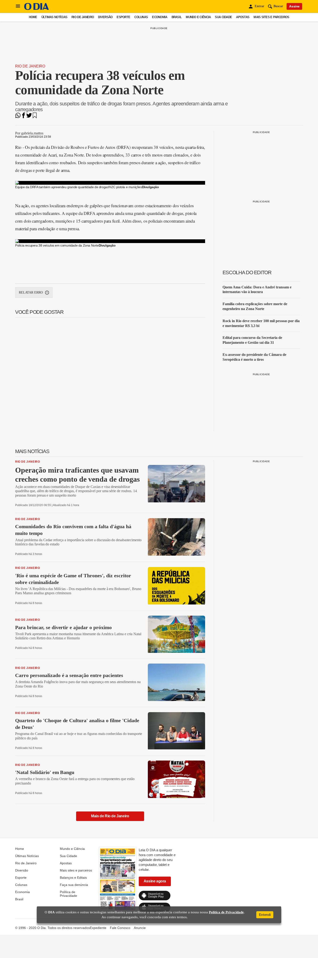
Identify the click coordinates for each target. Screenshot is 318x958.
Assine (294, 6)
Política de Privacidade (68, 894)
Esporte (123, 17)
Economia (159, 17)
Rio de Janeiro (82, 17)
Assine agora (155, 881)
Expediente (98, 928)
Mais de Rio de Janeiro (110, 816)
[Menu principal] (18, 6)
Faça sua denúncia (74, 885)
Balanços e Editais (73, 877)
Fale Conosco (120, 928)
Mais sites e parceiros (271, 17)
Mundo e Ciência (198, 17)
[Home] (36, 9)
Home (33, 17)
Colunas (141, 17)
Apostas (242, 17)
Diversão (105, 17)
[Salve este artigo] (34, 117)
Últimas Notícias (54, 17)
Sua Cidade (223, 17)
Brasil (177, 17)
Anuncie (140, 928)
